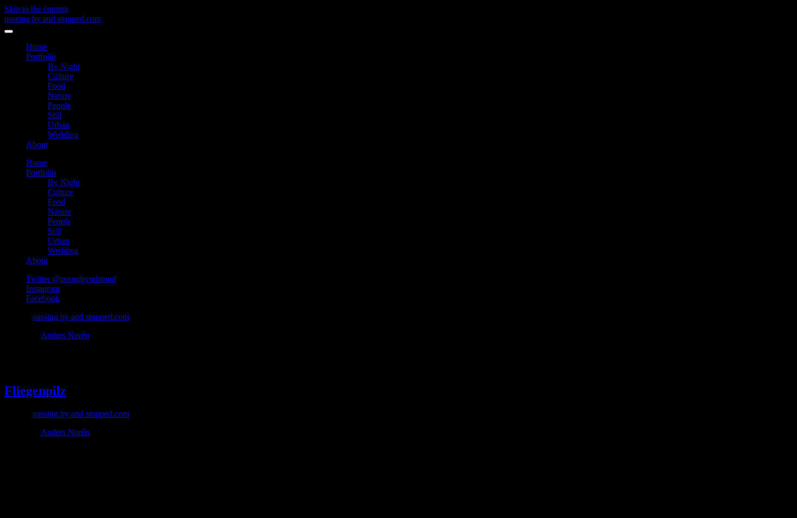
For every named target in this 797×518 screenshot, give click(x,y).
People (59, 105)
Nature (59, 95)
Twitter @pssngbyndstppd (71, 278)
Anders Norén (65, 335)
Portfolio (41, 56)
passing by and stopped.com (52, 18)
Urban (58, 125)
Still (54, 115)
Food (57, 85)
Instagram (43, 288)
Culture (60, 76)
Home (36, 46)
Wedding (63, 134)
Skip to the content (36, 9)
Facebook (43, 298)
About (37, 144)
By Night (64, 66)
